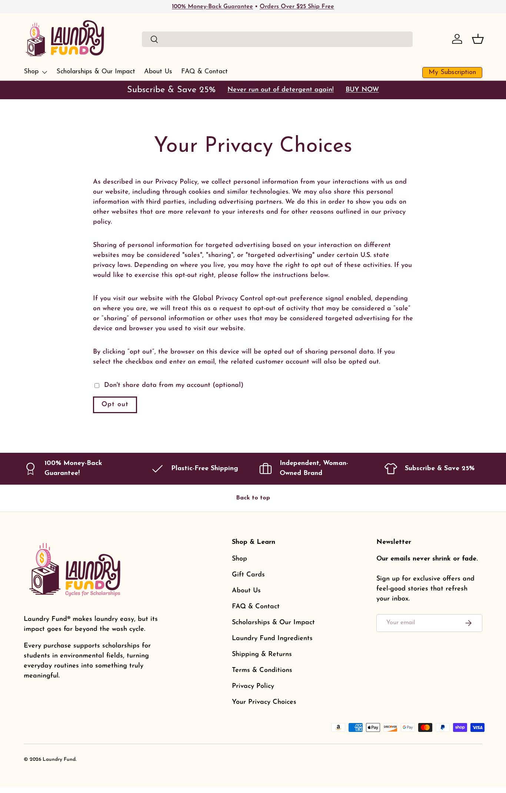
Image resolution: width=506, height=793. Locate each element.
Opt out (115, 404)
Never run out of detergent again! (280, 90)
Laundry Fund (59, 759)
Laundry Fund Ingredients (272, 638)
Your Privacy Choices (264, 702)
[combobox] (277, 39)
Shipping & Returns (262, 654)
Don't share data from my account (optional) (173, 385)
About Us (158, 71)
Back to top (253, 498)
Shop (31, 71)
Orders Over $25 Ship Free (297, 7)
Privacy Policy (253, 686)
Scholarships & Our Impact (95, 71)
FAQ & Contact (204, 71)
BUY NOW (362, 90)
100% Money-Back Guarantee (212, 7)
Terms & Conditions (262, 670)
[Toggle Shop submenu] (44, 72)
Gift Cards (248, 575)
